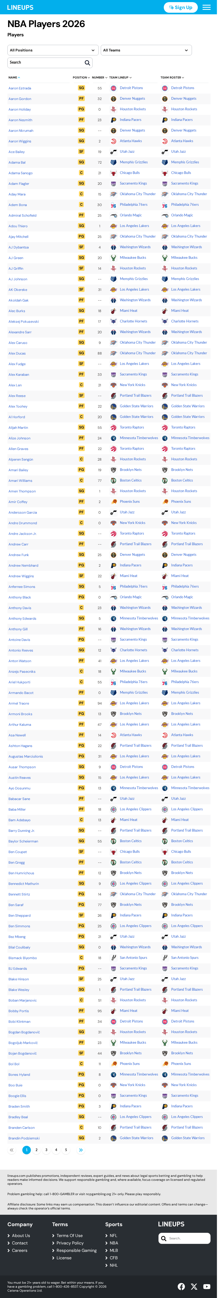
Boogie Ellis (17, 1096)
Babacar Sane (19, 799)
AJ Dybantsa (19, 247)
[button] (206, 7)
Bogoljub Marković (23, 1043)
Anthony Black (20, 597)
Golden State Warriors (136, 406)
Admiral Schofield (22, 215)
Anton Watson (20, 661)
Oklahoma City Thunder (138, 194)
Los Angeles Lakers (134, 226)
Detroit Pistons (131, 88)
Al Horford (17, 417)
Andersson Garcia (23, 512)
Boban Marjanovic (23, 1000)
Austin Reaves (20, 777)
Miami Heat (128, 311)
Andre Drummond (23, 523)
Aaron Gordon (20, 99)
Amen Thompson (22, 491)
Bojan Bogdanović (23, 1053)
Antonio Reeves (21, 650)
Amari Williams (20, 480)
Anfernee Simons (22, 586)
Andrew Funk (19, 555)
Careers (19, 1250)
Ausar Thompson (22, 767)
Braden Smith (19, 1106)
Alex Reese (17, 396)
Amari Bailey (18, 470)
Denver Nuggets (132, 98)
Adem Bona (18, 205)
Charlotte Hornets (133, 321)
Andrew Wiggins (21, 576)
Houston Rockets (133, 109)
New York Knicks (132, 385)
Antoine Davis (19, 639)
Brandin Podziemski (24, 1138)
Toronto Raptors (132, 427)
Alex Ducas (17, 353)
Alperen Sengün (21, 459)
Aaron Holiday (20, 109)
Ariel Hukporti (19, 682)
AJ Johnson (18, 279)
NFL (113, 1235)
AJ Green (16, 258)
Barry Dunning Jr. (22, 830)
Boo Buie (15, 1085)
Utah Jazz (127, 152)
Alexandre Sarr (20, 332)
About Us (21, 1235)
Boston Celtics (131, 480)
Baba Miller (17, 809)
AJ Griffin (16, 268)
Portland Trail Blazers (136, 395)
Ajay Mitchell (18, 236)
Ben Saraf (16, 905)
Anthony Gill (18, 629)
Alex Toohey (18, 406)
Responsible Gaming (77, 1250)
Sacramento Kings (133, 183)
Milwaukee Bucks (133, 258)
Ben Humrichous (21, 873)
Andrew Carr (18, 544)
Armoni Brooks (20, 714)
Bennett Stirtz (19, 894)
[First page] (11, 1150)
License (64, 1258)
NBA (114, 1243)
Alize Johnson (19, 438)
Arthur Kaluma (20, 724)
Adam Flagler (19, 183)
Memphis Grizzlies (134, 162)
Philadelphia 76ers (134, 205)
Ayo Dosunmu (19, 788)
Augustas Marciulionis (26, 756)
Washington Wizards (135, 247)
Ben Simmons (19, 926)
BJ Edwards (18, 968)
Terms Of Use (70, 1235)
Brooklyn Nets (131, 470)
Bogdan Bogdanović (24, 1032)
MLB (114, 1250)
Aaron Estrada (20, 88)
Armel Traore (19, 703)
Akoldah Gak (19, 300)
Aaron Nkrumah (21, 130)
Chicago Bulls (130, 173)
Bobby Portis (19, 1011)
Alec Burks (17, 311)
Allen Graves (18, 449)
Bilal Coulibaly (19, 947)
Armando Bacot (21, 692)
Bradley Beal (18, 1117)
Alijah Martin (18, 427)
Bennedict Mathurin (24, 883)
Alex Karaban (19, 374)
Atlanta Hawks (131, 141)
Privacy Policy (70, 1243)
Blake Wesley (19, 989)
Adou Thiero (18, 226)
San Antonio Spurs (133, 958)
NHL (114, 1265)
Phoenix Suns (130, 502)
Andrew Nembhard (23, 565)
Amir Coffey (18, 502)
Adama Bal (17, 162)
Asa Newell (17, 735)
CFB (114, 1258)
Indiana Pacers (130, 120)
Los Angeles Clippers (136, 809)
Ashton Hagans (20, 746)
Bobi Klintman (19, 1021)
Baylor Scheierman (23, 841)
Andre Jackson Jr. (23, 533)
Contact (20, 1243)
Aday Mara (17, 194)
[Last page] (81, 1150)
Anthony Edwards (22, 618)
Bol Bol (14, 1064)
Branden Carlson (22, 1127)
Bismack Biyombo (23, 958)
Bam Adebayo (20, 820)
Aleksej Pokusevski (24, 321)
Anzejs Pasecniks (22, 671)
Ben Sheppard (20, 915)
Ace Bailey (17, 152)
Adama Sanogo (21, 173)
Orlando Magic (131, 215)
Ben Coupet (18, 852)
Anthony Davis (20, 608)
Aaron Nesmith (20, 120)
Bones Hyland (19, 1074)
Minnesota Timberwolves (139, 438)
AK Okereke (18, 289)
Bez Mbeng (17, 936)
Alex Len (15, 385)
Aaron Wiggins (20, 141)
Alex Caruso (18, 342)
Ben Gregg (17, 862)
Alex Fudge (17, 364)
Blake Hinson (19, 979)
